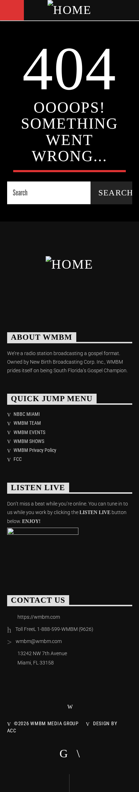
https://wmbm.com (38, 617)
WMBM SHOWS (29, 441)
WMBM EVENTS (29, 432)
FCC (18, 459)
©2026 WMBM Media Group (46, 724)
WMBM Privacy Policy (35, 450)
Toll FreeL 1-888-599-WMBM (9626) (54, 629)
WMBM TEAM (27, 423)
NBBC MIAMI (27, 414)
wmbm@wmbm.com (39, 641)
